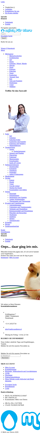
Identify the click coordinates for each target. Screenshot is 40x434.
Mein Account (10, 367)
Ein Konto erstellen (11, 13)
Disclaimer (8, 375)
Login (7, 388)
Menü (3, 50)
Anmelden (8, 9)
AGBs (7, 373)
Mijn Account (14, 257)
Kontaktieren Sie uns (12, 11)
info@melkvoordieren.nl (13, 329)
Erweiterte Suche (6, 36)
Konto (3, 230)
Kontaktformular (10, 369)
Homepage (4, 257)
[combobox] (11, 34)
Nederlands (9, 22)
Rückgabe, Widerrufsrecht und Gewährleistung (21, 371)
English (7, 24)
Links (3, 2)
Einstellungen (5, 232)
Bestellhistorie (10, 386)
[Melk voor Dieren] (17, 32)
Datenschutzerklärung (12, 377)
